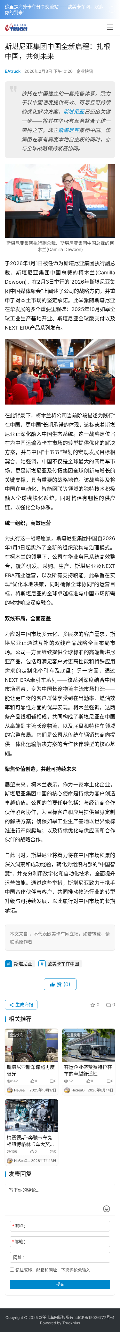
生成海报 (23, 1004)
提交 (60, 1284)
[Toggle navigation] (110, 27)
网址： (20, 1257)
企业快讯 (84, 71)
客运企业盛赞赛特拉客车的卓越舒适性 (88, 1070)
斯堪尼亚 (73, 111)
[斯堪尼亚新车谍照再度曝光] (31, 1045)
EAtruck (12, 71)
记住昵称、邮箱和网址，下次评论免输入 (52, 1269)
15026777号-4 (101, 1317)
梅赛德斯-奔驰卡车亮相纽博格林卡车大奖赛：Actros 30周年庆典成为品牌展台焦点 (30, 1141)
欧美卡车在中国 (63, 963)
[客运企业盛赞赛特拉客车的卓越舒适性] (89, 1045)
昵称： (20, 1226)
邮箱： (20, 1241)
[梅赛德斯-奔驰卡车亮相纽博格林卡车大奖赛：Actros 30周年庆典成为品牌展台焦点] (31, 1115)
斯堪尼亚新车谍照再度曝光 (31, 1070)
